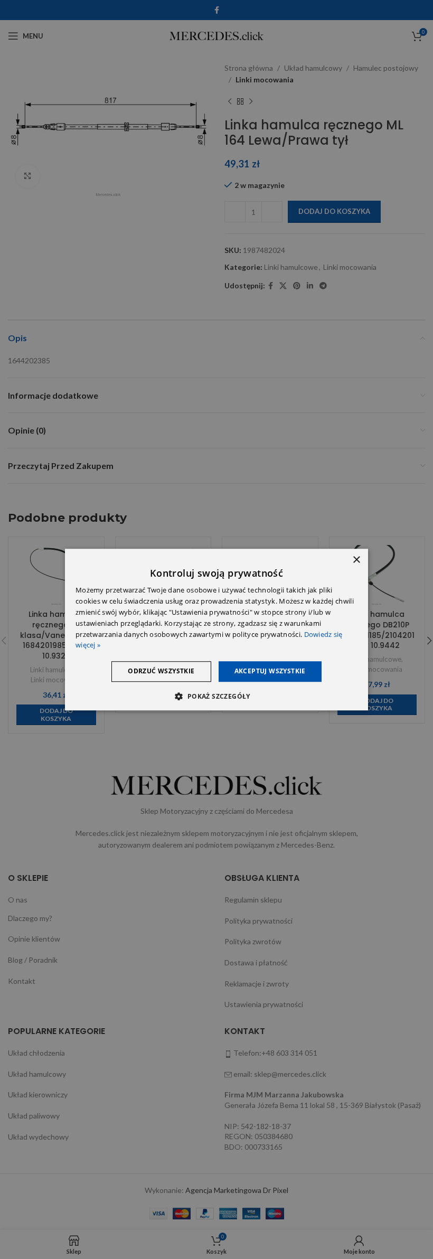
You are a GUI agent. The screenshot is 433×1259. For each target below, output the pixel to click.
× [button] (356, 560)
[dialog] (216, 629)
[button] (216, 696)
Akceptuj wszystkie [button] (270, 670)
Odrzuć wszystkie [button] (161, 670)
